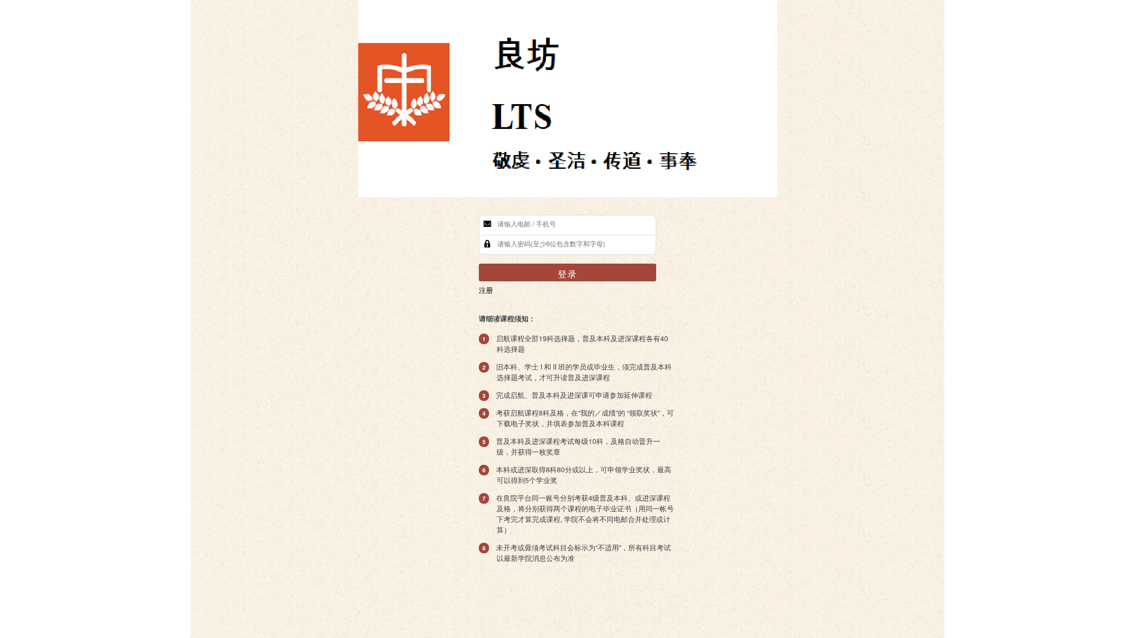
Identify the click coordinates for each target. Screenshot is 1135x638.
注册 (486, 290)
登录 (567, 273)
